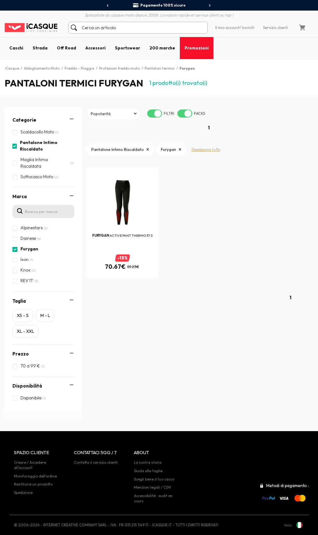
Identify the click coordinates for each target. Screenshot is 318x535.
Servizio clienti (275, 27)
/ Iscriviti (246, 27)
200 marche (162, 48)
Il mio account (227, 27)
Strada (40, 48)
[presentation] (108, 5)
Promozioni (196, 48)
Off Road (66, 48)
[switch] (154, 113)
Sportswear (127, 48)
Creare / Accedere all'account (30, 465)
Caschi (16, 48)
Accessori (95, 48)
